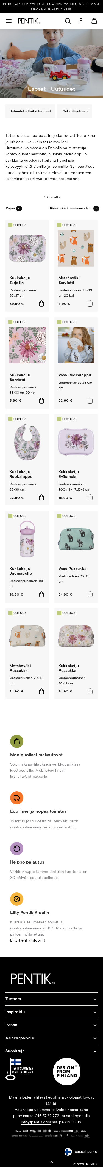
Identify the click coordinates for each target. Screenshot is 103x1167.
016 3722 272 (47, 1115)
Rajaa (10, 208)
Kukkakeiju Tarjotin (20, 280)
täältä (51, 1103)
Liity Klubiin (62, 8)
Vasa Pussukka (73, 568)
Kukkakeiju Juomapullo (21, 571)
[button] (8, 21)
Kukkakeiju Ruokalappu (21, 474)
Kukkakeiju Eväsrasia (69, 474)
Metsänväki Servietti (69, 280)
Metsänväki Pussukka (20, 668)
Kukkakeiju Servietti (20, 377)
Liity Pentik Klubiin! (27, 940)
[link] (81, 21)
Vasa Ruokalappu (75, 375)
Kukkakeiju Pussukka (69, 668)
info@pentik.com (36, 1122)
